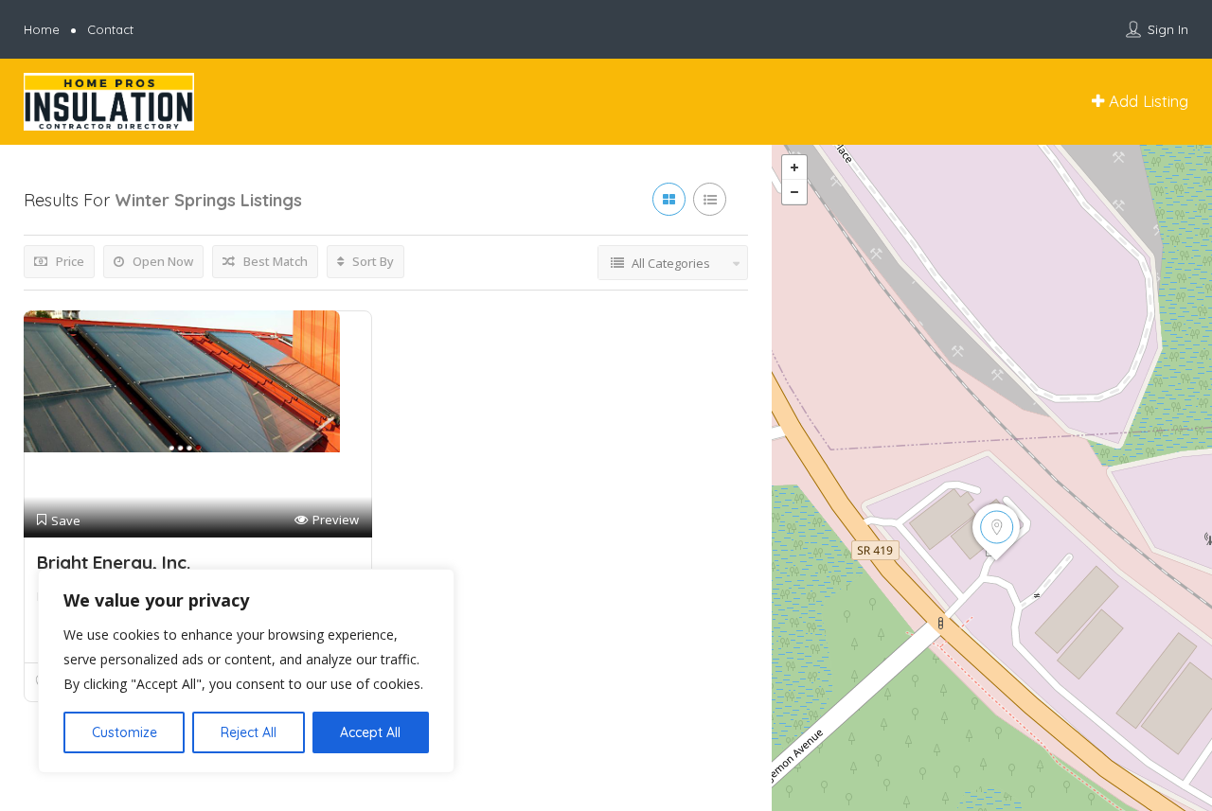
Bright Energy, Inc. (113, 562)
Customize (124, 732)
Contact (110, 29)
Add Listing (1146, 101)
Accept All (370, 732)
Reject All (248, 732)
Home (42, 29)
